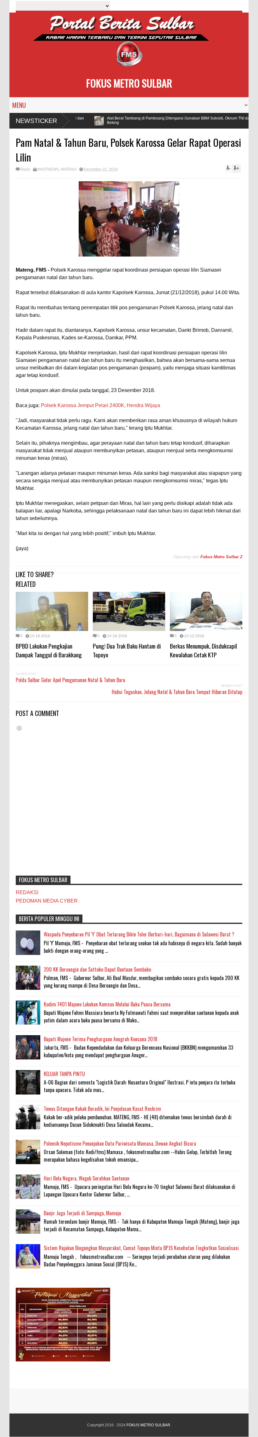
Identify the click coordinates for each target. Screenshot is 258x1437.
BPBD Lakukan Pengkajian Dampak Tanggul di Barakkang (49, 650)
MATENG (68, 169)
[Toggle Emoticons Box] (19, 728)
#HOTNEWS (48, 169)
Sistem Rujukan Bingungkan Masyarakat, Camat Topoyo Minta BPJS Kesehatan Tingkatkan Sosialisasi (141, 1248)
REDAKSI (27, 892)
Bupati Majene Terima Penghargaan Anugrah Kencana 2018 (100, 1039)
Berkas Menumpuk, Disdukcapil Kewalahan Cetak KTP (203, 650)
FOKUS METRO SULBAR (129, 83)
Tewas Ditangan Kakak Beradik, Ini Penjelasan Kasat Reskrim (102, 1108)
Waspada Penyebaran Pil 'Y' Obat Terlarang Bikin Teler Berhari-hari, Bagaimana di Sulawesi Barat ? (139, 934)
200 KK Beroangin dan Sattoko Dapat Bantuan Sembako (97, 969)
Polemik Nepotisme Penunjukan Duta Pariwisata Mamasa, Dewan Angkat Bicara (120, 1143)
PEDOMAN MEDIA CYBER (47, 901)
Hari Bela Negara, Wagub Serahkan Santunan (86, 1178)
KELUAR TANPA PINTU (64, 1074)
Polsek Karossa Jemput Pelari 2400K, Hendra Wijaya (100, 405)
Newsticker (36, 120)
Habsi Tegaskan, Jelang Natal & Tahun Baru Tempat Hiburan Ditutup (177, 692)
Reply (25, 169)
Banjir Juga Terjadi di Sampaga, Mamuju (82, 1213)
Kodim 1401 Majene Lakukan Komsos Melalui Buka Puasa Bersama (107, 1004)
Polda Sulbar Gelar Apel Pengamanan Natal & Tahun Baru (70, 680)
